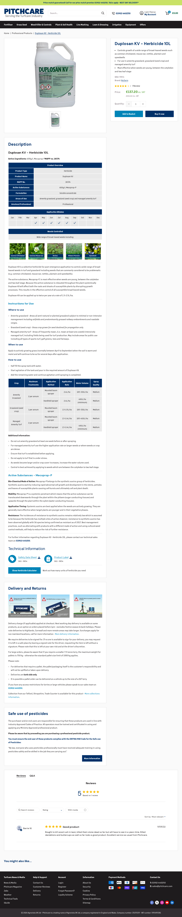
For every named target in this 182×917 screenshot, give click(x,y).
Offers (143, 24)
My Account (150, 14)
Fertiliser (8, 24)
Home (6, 33)
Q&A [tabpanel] (32, 775)
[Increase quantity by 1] (143, 104)
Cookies (86, 890)
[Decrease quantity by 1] (129, 104)
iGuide (7, 902)
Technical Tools (11, 898)
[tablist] (91, 775)
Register (62, 886)
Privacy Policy (89, 894)
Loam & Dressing (100, 24)
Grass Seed (22, 24)
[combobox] (74, 13)
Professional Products (22, 33)
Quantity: (119, 103)
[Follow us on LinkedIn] (172, 902)
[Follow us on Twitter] (157, 902)
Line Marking (82, 24)
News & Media (10, 882)
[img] (116, 86)
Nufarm (124, 80)
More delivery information (67, 634)
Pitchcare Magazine (13, 886)
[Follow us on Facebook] (152, 902)
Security (87, 886)
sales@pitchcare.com (162, 886)
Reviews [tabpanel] (21, 775)
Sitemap (86, 902)
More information (92, 758)
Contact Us (38, 882)
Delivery (37, 890)
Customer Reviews (41, 886)
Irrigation (117, 24)
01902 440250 (123, 13)
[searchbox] (28, 810)
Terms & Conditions (92, 898)
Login (60, 882)
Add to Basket (128, 114)
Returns (37, 894)
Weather (7, 894)
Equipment (131, 24)
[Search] (103, 13)
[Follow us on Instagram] (162, 902)
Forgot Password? (66, 890)
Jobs (6, 890)
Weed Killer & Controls (41, 24)
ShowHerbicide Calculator (24, 570)
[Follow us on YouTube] (167, 902)
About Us (87, 882)
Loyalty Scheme (65, 894)
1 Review (136, 85)
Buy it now (159, 114)
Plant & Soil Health (63, 24)
